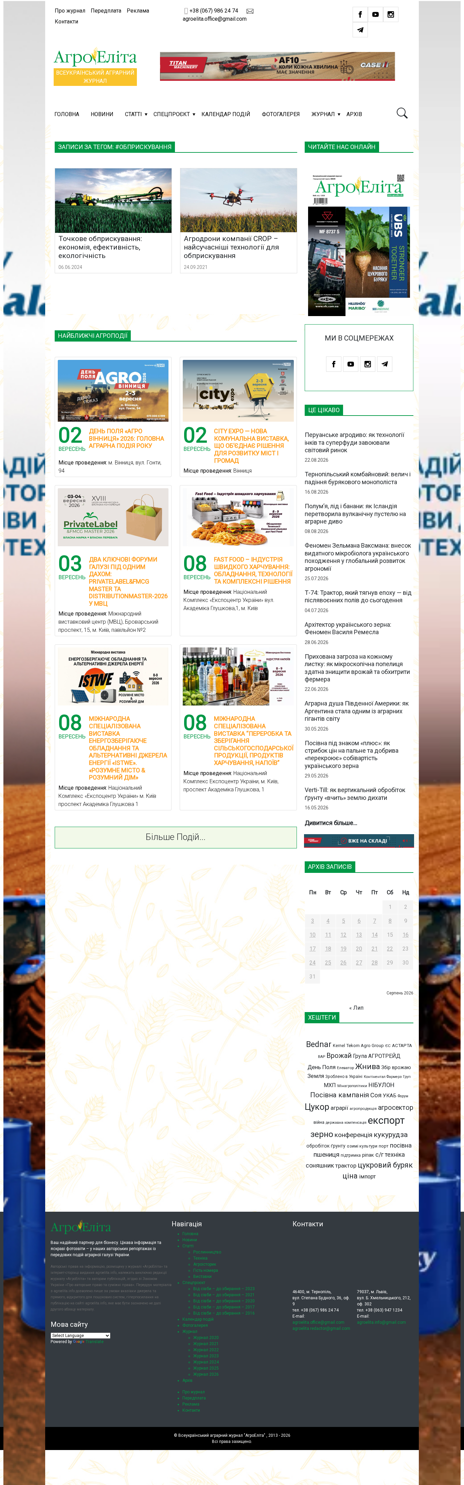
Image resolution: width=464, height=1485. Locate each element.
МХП (330, 1085)
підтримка (351, 1155)
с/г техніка (390, 1154)
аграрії (339, 1107)
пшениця (326, 1154)
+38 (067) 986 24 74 (214, 10)
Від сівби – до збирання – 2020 (224, 1301)
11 (328, 935)
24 (312, 962)
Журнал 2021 (206, 1343)
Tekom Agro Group (365, 1045)
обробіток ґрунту (325, 1146)
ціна (350, 1176)
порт (384, 1146)
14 (375, 935)
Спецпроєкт (172, 114)
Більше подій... (176, 837)
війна (319, 1122)
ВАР (321, 1057)
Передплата (106, 10)
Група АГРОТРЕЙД (376, 1056)
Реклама (138, 10)
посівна (401, 1145)
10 (312, 935)
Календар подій (225, 114)
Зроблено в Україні (343, 1076)
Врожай (339, 1055)
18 (328, 949)
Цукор (317, 1107)
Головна (66, 114)
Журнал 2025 (206, 1368)
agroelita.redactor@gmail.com (321, 1328)
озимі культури (362, 1146)
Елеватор (345, 1067)
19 (343, 949)
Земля (315, 1076)
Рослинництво (207, 1252)
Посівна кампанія (339, 1095)
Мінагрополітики (352, 1086)
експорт (386, 1120)
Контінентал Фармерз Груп (387, 1077)
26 (343, 962)
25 (328, 962)
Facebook (360, 14)
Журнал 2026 (206, 1374)
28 (375, 962)
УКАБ (389, 1096)
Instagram (390, 14)
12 (343, 935)
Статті (133, 114)
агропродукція (363, 1108)
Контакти (66, 21)
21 (375, 949)
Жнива (367, 1066)
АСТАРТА (402, 1045)
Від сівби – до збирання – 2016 (224, 1313)
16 (406, 935)
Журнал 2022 (206, 1350)
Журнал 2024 (206, 1362)
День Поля (321, 1067)
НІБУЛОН (381, 1085)
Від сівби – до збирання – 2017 (224, 1307)
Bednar (319, 1044)
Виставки (202, 1276)
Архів (354, 114)
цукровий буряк (385, 1165)
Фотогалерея (281, 114)
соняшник (320, 1165)
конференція (353, 1135)
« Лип (356, 1008)
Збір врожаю (396, 1067)
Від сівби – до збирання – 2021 (224, 1294)
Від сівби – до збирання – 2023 (224, 1288)
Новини (102, 114)
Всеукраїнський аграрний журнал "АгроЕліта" (221, 1435)
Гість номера (205, 1270)
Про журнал (70, 10)
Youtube (375, 14)
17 (312, 949)
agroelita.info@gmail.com (381, 1322)
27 (359, 962)
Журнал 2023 (206, 1356)
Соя (375, 1095)
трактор (345, 1165)
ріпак (368, 1155)
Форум (403, 1096)
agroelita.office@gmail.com (318, 1322)
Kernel (339, 1045)
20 (359, 949)
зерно (321, 1134)
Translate (95, 1341)
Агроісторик (204, 1264)
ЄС (388, 1045)
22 (390, 949)
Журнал (323, 114)
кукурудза (391, 1134)
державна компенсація (346, 1122)
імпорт (367, 1176)
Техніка (200, 1258)
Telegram (360, 29)
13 (359, 935)
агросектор (395, 1108)
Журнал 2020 (206, 1337)
